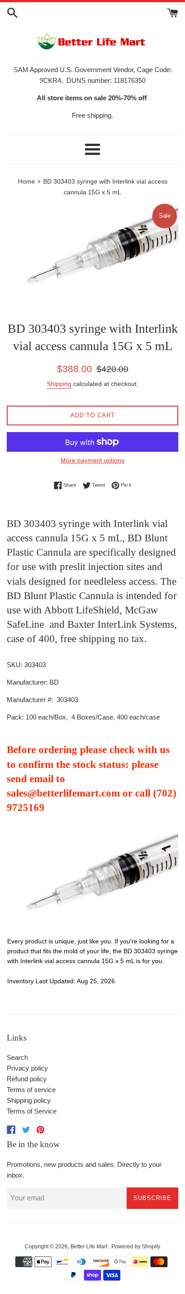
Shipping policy (29, 1100)
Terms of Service (32, 1111)
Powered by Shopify (135, 1246)
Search (17, 1057)
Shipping (59, 383)
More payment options (92, 460)
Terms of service (31, 1089)
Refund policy (27, 1079)
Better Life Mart (89, 1246)
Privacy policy (27, 1068)
